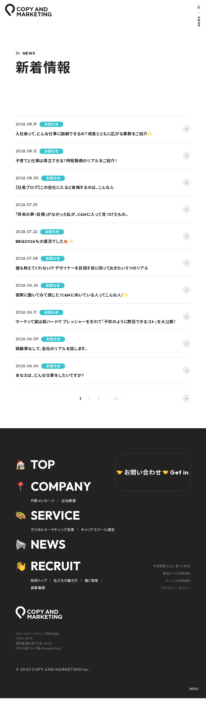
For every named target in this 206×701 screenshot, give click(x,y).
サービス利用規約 (178, 581)
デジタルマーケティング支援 (52, 529)
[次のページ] (186, 398)
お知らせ (32, 7)
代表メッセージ (43, 500)
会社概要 (68, 500)
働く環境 (91, 580)
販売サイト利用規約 (176, 573)
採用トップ (39, 580)
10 (116, 398)
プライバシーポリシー (175, 588)
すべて (17, 7)
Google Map (51, 648)
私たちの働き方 (66, 580)
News (48, 544)
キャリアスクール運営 (98, 529)
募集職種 (38, 588)
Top (43, 464)
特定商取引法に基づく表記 (172, 566)
